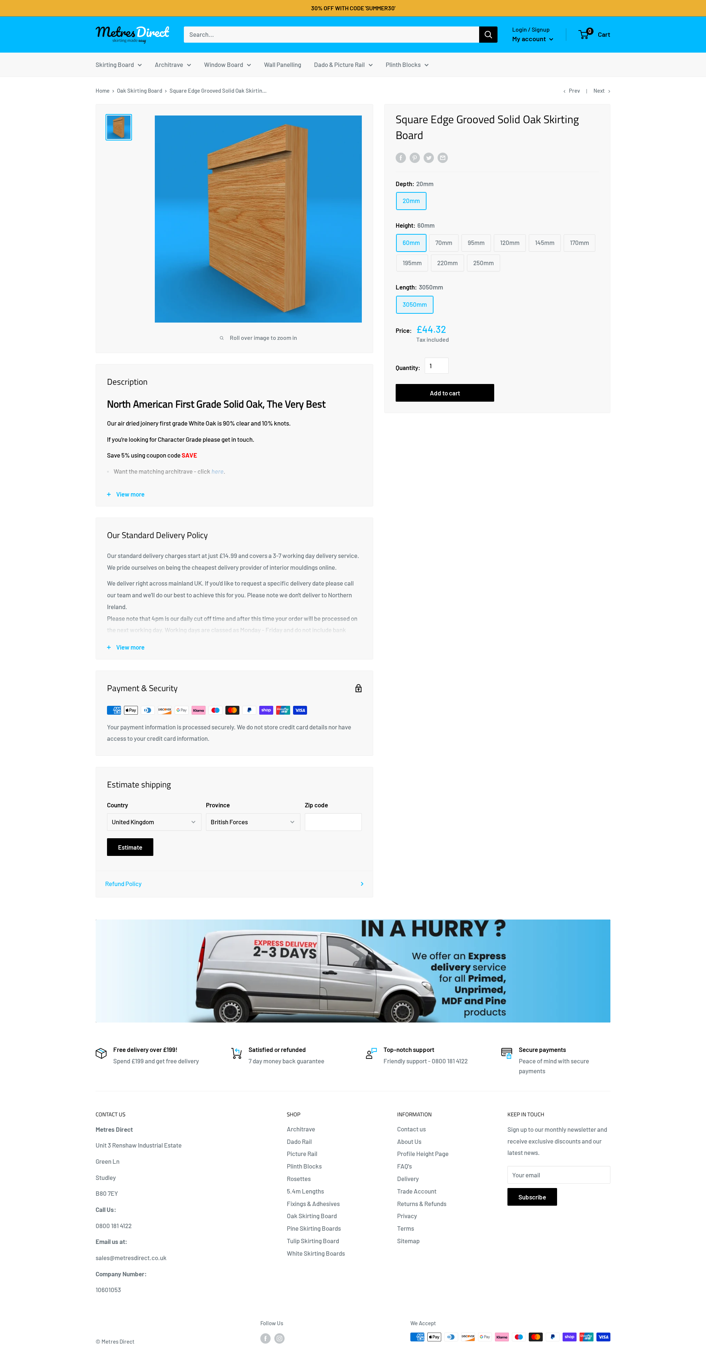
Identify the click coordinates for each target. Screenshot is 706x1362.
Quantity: (408, 367)
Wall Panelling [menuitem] (282, 64)
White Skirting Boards (316, 1253)
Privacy (407, 1215)
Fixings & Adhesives (313, 1203)
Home (103, 90)
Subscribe (532, 1197)
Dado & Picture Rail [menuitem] (339, 64)
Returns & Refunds (421, 1203)
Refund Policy (123, 883)
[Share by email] (443, 157)
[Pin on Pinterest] (415, 157)
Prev (574, 90)
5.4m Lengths (305, 1191)
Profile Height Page (423, 1153)
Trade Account (416, 1191)
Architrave (301, 1128)
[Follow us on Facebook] (265, 1338)
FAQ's (404, 1166)
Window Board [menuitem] (223, 64)
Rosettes (299, 1178)
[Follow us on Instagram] (279, 1338)
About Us (409, 1141)
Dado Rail (299, 1141)
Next (599, 90)
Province (218, 804)
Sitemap (408, 1240)
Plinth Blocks (304, 1166)
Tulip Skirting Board (313, 1240)
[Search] (488, 34)
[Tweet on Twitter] (429, 157)
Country (117, 804)
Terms (405, 1228)
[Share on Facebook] (401, 157)
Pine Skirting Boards (314, 1228)
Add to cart (445, 392)
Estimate (130, 847)
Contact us (411, 1128)
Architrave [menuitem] (169, 64)
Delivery (408, 1178)
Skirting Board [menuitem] (115, 64)
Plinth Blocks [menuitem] (403, 64)
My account (530, 39)
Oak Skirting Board (139, 90)
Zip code (316, 804)
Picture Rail (302, 1153)
